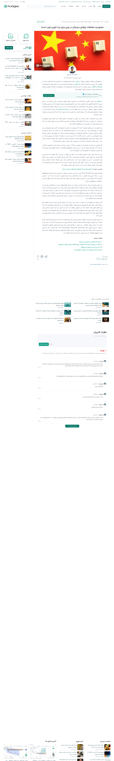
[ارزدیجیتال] (11, 6)
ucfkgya (101, 394)
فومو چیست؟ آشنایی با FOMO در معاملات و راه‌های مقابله (14, 145)
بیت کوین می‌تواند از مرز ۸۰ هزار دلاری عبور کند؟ (14, 86)
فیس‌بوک (99, 87)
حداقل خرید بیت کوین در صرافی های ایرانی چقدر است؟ (14, 153)
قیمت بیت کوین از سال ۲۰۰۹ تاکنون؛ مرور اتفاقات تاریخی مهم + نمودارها (80, 245)
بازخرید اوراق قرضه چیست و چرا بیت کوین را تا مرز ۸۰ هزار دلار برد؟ (14, 60)
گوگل (93, 87)
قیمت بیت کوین (63, 109)
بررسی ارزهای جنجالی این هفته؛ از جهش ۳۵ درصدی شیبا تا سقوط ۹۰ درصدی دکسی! (88, 304)
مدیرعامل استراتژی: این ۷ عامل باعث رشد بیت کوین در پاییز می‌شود (50, 319)
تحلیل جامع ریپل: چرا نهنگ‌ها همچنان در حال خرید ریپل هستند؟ (88, 312)
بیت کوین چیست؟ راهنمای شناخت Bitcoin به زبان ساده (14, 108)
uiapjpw (101, 384)
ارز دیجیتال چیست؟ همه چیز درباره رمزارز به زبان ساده (14, 101)
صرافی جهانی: (88, 2)
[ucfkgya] (105, 394)
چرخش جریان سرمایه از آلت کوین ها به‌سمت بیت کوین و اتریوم (88, 319)
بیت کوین (77, 84)
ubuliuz (101, 405)
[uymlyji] (105, 361)
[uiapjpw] (105, 384)
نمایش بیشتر (73, 426)
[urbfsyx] (105, 373)
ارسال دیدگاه (44, 344)
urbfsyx (101, 374)
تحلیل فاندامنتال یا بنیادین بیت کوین (90, 242)
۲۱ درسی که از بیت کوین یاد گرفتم (91, 247)
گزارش (98, 101)
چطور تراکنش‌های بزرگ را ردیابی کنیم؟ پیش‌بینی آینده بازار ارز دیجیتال (50, 304)
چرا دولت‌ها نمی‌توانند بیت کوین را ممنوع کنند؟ (87, 250)
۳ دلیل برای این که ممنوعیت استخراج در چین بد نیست (77, 169)
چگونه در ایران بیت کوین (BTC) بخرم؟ (14, 123)
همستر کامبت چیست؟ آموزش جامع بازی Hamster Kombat (14, 160)
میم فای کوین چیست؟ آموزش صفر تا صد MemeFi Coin (14, 138)
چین (77, 81)
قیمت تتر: (66, 2)
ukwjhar (101, 415)
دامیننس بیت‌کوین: (100, 2)
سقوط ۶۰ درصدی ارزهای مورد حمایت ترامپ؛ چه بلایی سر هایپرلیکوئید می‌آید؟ (14, 78)
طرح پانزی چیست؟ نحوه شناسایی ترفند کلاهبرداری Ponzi (14, 116)
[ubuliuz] (105, 404)
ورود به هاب (9, 48)
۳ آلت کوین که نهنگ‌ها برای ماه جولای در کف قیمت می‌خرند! (50, 312)
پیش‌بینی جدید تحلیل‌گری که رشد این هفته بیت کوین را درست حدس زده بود (14, 68)
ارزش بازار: (80, 2)
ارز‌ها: (109, 2)
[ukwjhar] (105, 415)
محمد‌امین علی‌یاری (72, 75)
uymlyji (101, 361)
